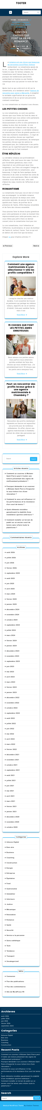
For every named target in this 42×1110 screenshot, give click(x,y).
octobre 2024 (12, 620)
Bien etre (10, 847)
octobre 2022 (12, 708)
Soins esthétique (13, 941)
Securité (10, 930)
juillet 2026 (11, 558)
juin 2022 (10, 729)
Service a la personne (15, 935)
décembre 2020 (13, 817)
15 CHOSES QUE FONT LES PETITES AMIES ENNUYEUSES (21, 328)
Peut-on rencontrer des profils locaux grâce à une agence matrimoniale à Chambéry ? (21, 389)
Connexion (11, 976)
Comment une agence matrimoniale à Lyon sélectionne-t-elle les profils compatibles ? (21, 268)
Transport (10, 956)
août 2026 (11, 552)
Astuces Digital (13, 842)
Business (10, 852)
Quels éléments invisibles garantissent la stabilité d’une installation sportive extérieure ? (20, 512)
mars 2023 (11, 682)
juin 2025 (10, 583)
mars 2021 (11, 801)
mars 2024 (11, 635)
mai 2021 (10, 791)
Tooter (21, 3)
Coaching (10, 858)
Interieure (11, 899)
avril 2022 (11, 739)
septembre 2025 (13, 573)
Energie (10, 868)
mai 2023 (10, 672)
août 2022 (11, 718)
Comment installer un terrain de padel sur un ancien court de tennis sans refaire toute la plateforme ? (18, 1083)
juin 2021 (10, 786)
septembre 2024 (13, 625)
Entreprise (11, 873)
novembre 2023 (13, 656)
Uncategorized (13, 961)
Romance (23, 20)
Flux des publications (15, 981)
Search (38, 13)
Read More (21, 315)
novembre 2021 (13, 760)
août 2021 (11, 775)
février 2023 (12, 687)
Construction (12, 863)
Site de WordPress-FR (15, 992)
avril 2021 (11, 796)
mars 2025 (11, 594)
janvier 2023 (12, 692)
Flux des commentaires (16, 987)
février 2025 (12, 599)
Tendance (11, 951)
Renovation (11, 915)
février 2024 (12, 641)
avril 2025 (11, 589)
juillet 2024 (11, 630)
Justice (10, 904)
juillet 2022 (11, 723)
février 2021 (12, 806)
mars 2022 (11, 744)
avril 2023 (11, 677)
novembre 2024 (13, 615)
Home (14, 20)
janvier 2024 (12, 646)
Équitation (11, 878)
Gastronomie (12, 889)
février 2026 (12, 568)
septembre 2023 (13, 661)
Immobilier (11, 894)
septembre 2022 (13, 713)
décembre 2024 (13, 609)
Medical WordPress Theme (21, 1105)
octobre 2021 (12, 765)
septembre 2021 (13, 770)
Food (8, 883)
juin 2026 (10, 563)
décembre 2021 (13, 755)
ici (10, 237)
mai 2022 (10, 734)
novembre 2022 (13, 703)
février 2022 (12, 749)
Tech (8, 946)
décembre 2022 (13, 697)
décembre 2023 (13, 651)
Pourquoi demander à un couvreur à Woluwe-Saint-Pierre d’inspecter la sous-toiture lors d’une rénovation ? (20, 1064)
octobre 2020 (12, 827)
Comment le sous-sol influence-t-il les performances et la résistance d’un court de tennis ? (21, 501)
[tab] (10, 12)
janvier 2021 (12, 811)
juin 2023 (10, 666)
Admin (13, 49)
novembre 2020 (13, 822)
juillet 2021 (11, 780)
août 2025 (11, 578)
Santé (9, 925)
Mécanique (11, 909)
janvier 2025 (12, 604)
